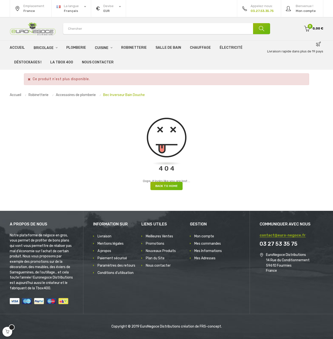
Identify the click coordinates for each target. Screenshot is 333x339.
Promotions (155, 244)
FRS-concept (210, 326)
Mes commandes (207, 244)
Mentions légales (111, 244)
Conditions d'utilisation (116, 273)
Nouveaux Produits (161, 251)
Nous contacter (158, 265)
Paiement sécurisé (112, 258)
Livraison (104, 236)
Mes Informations (208, 251)
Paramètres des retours (116, 265)
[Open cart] (7, 332)
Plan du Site (155, 258)
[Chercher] (261, 28)
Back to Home (166, 186)
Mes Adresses (204, 258)
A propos (104, 251)
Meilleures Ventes (159, 236)
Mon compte (204, 236)
